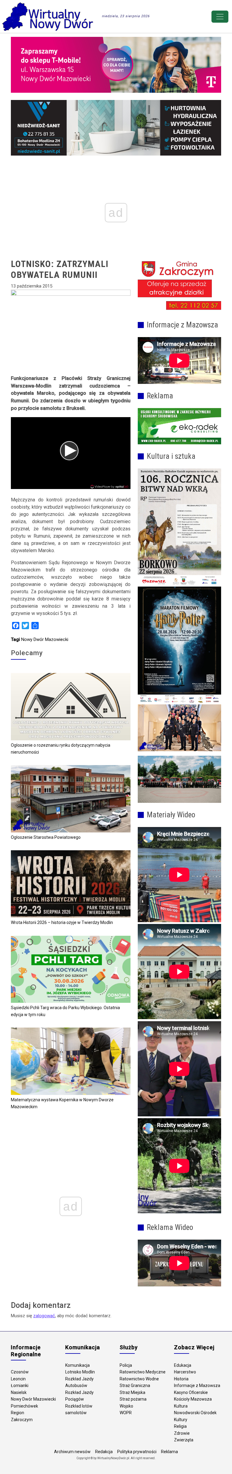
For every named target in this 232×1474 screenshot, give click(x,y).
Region (17, 1412)
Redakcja (104, 1451)
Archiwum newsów (72, 1451)
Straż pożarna (133, 1399)
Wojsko (126, 1406)
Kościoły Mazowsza (193, 1399)
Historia (181, 1378)
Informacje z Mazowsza (197, 1385)
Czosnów (20, 1371)
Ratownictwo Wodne (139, 1378)
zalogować (44, 1315)
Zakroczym (22, 1419)
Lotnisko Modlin (80, 1371)
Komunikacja (77, 1365)
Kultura (181, 1406)
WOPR (126, 1412)
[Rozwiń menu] (219, 17)
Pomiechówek (24, 1406)
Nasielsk (19, 1392)
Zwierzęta (183, 1439)
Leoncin (18, 1378)
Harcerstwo (185, 1371)
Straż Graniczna (135, 1385)
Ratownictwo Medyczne (143, 1371)
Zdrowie (182, 1433)
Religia (180, 1426)
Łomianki (19, 1385)
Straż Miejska (132, 1392)
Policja (126, 1365)
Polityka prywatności (136, 1451)
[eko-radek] (179, 426)
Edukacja (182, 1365)
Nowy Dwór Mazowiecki (44, 639)
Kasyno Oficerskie (191, 1392)
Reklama (169, 1451)
